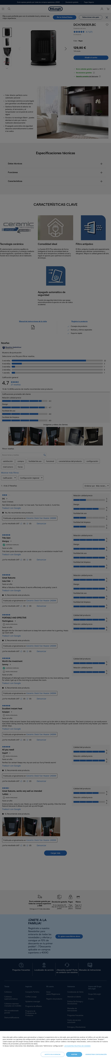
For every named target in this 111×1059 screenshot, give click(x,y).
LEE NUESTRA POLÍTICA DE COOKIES (77, 1046)
